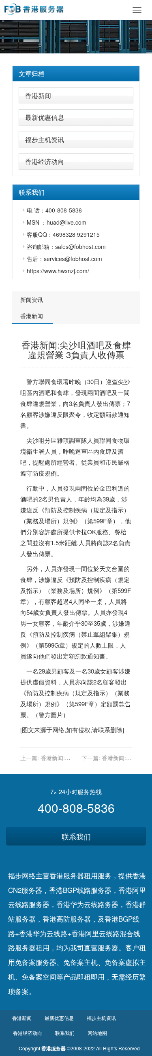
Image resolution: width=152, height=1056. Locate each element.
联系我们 (76, 836)
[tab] (76, 73)
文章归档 (32, 73)
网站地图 (97, 1032)
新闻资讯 (31, 299)
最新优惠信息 (44, 117)
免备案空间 (39, 976)
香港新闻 (38, 95)
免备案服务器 (35, 962)
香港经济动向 (44, 161)
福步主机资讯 (44, 139)
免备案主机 (80, 962)
